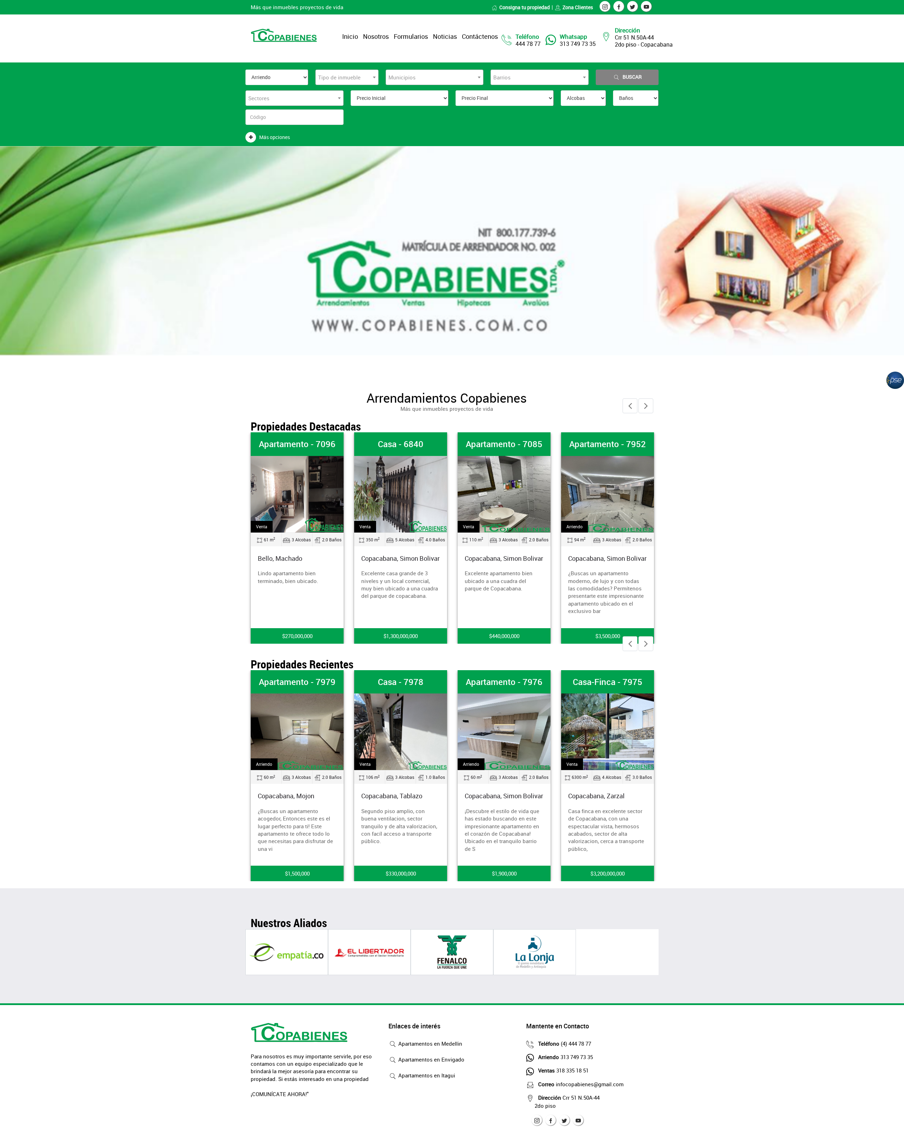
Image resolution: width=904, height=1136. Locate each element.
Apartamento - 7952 (607, 444)
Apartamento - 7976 (504, 681)
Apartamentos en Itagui (426, 1075)
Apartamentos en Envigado (430, 1059)
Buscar (632, 76)
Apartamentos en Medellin (429, 1043)
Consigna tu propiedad (524, 7)
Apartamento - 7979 (297, 681)
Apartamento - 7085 (504, 444)
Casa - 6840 (400, 444)
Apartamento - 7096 (297, 444)
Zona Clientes (578, 7)
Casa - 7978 (400, 681)
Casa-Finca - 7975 (607, 681)
